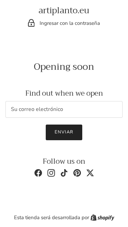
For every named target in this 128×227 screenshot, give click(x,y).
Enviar (64, 132)
